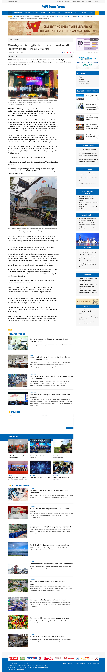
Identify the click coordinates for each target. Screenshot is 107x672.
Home (10, 39)
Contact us (83, 663)
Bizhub (78, 1)
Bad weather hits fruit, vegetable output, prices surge (50, 618)
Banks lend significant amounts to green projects (49, 545)
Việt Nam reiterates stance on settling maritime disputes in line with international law (88, 286)
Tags (9, 329)
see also (13, 437)
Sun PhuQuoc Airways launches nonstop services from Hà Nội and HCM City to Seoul (87, 264)
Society (43, 12)
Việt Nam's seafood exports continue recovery (48, 600)
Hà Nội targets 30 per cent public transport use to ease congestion (87, 223)
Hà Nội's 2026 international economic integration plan (88, 203)
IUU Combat (21, 18)
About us (76, 663)
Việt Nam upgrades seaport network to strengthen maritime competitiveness (88, 280)
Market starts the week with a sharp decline (47, 636)
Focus (10, 16)
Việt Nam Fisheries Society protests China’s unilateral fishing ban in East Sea (88, 292)
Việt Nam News (53, 7)
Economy (27, 12)
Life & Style (52, 12)
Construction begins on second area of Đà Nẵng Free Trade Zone (17, 478)
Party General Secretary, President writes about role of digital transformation (51, 377)
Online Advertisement (84, 83)
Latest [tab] (80, 91)
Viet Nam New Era (36, 16)
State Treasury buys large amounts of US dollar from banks (50, 509)
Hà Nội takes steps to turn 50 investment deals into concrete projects (86, 198)
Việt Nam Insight (12, 18)
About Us (90, 1)
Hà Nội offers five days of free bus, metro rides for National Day (92, 117)
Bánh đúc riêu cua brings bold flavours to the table (86, 323)
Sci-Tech (35, 12)
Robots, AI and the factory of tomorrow (61, 478)
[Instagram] (70, 52)
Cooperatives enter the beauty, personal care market (50, 527)
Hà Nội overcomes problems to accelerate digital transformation (49, 340)
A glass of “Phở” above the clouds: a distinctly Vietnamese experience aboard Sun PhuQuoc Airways (87, 258)
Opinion (77, 12)
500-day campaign (32, 18)
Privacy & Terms (92, 663)
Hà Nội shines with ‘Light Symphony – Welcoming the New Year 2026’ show (88, 179)
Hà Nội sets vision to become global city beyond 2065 (87, 227)
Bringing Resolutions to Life (22, 16)
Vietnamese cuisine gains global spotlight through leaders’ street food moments (88, 317)
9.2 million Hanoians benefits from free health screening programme (87, 174)
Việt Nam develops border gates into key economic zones (49, 582)
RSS (98, 663)
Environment (68, 12)
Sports (60, 12)
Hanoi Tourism (73, 16)
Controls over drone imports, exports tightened (61, 456)
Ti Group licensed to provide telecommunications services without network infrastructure (87, 107)
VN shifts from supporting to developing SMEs (16, 456)
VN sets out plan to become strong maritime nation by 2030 (87, 150)
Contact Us (96, 1)
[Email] (72, 52)
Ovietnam (84, 1)
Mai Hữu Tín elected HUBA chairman (38, 456)
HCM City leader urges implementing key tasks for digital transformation (50, 358)
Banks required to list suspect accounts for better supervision (49, 491)
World (84, 12)
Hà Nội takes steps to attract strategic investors (88, 207)
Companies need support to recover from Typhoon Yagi (51, 563)
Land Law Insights (63, 16)
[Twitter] (64, 52)
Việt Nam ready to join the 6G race (40, 477)
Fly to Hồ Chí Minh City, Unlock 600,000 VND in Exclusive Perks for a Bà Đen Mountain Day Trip (92, 127)
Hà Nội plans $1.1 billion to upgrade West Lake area (87, 184)
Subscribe (81, 79)
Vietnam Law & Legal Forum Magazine (66, 1)
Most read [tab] (92, 91)
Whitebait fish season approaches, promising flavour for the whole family (87, 311)
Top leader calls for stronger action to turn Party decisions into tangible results (88, 161)
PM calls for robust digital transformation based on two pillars (50, 395)
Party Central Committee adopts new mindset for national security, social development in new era (88, 155)
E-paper (81, 73)
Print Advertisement (84, 81)
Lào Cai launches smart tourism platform (91, 96)
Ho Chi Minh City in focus (86, 16)
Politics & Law (18, 12)
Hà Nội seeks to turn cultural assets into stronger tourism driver (87, 219)
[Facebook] (62, 52)
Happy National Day (44, 18)
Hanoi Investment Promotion (49, 16)
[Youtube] (68, 52)
